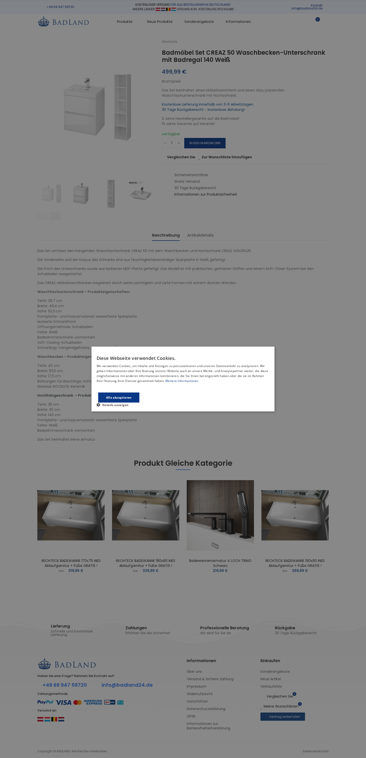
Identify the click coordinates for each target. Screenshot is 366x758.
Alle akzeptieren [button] (119, 397)
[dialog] (183, 379)
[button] (115, 405)
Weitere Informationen (181, 381)
